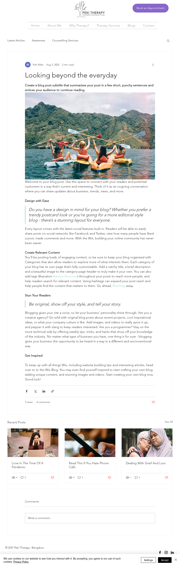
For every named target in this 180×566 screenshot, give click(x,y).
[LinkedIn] (172, 552)
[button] (168, 40)
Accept (165, 560)
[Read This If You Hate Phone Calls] (90, 442)
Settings (148, 560)
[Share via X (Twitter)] (35, 391)
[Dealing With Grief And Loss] (147, 442)
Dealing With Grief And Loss (146, 463)
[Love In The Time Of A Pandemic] (33, 442)
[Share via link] (52, 391)
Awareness (38, 40)
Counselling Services (65, 40)
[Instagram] (166, 552)
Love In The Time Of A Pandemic (27, 465)
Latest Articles (16, 40)
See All (169, 421)
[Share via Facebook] (26, 391)
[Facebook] (160, 552)
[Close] (176, 560)
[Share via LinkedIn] (44, 391)
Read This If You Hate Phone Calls (89, 465)
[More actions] (153, 65)
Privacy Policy (21, 561)
